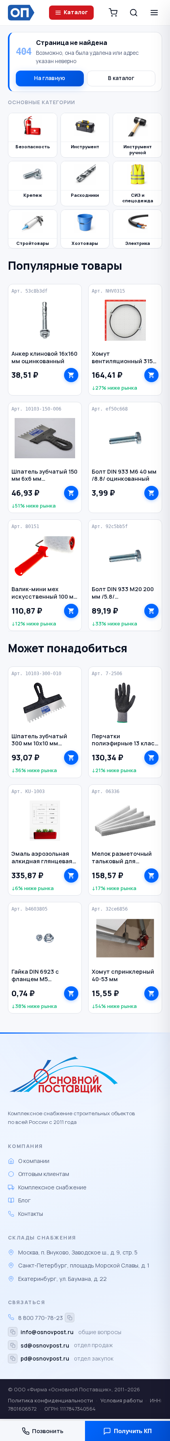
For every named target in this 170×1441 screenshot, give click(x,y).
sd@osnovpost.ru (45, 1345)
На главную (49, 78)
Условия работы (121, 1400)
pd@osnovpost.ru (45, 1358)
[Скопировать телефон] (69, 1317)
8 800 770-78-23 (40, 1318)
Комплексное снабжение (52, 1187)
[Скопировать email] (12, 1331)
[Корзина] (113, 13)
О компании (33, 1161)
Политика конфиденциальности (50, 1400)
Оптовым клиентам (43, 1174)
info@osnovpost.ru (47, 1332)
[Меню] (154, 13)
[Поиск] (134, 13)
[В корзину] (71, 375)
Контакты (30, 1213)
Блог (24, 1200)
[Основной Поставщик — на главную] (23, 12)
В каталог (121, 78)
